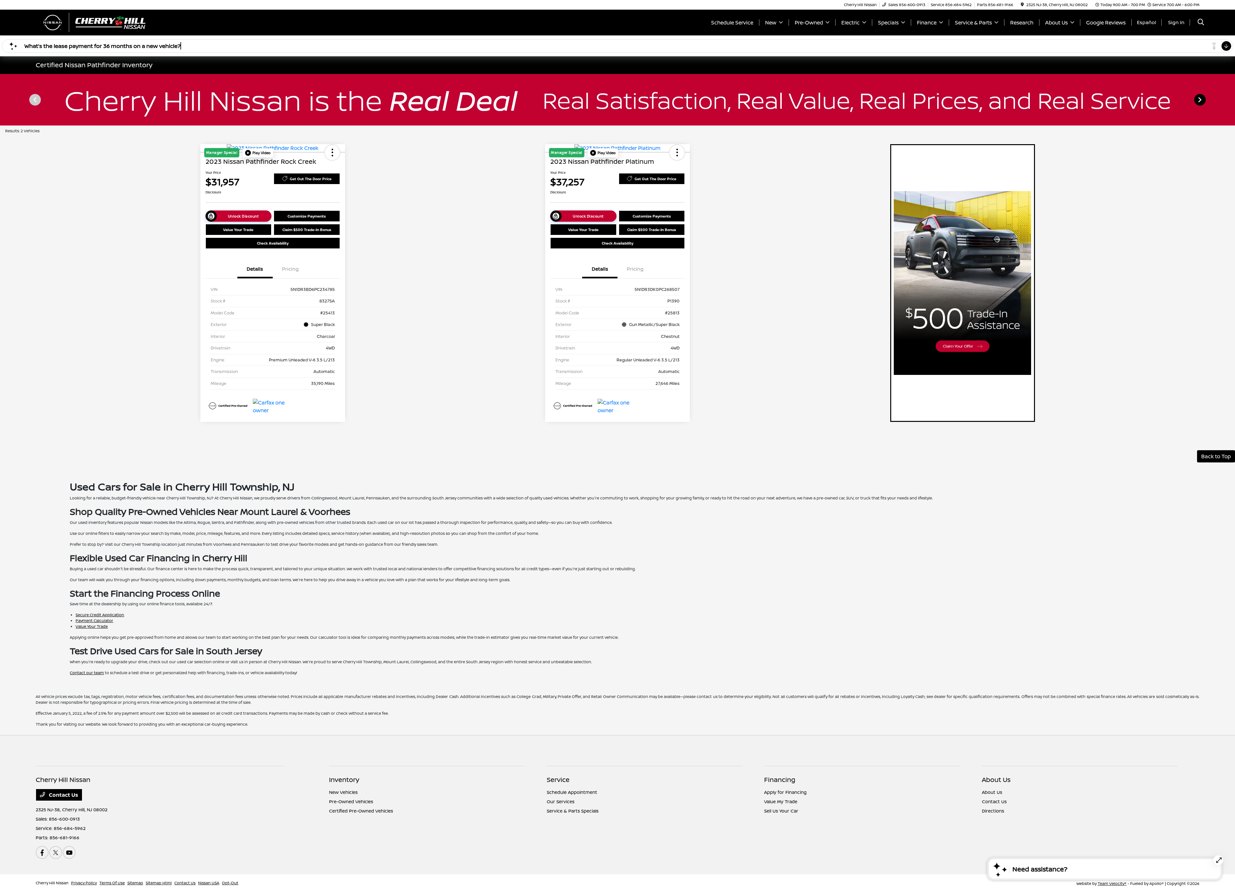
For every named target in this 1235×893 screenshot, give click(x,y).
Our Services (560, 801)
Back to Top (1216, 456)
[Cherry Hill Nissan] (91, 21)
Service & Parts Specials (573, 811)
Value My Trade (780, 801)
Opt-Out (230, 883)
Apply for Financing (785, 792)
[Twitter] (55, 852)
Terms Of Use (112, 883)
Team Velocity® (1112, 883)
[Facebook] (42, 852)
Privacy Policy (84, 883)
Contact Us (63, 794)
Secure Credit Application (100, 615)
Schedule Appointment (572, 792)
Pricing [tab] (290, 268)
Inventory (344, 779)
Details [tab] (255, 268)
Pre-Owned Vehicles (351, 801)
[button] (257, 152)
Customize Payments (307, 216)
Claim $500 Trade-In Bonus (306, 229)
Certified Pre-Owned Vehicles (361, 811)
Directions (993, 811)
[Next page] (1200, 99)
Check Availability (272, 243)
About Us (996, 779)
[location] (1022, 4)
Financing (779, 779)
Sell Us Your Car (781, 811)
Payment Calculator (94, 620)
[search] (1201, 23)
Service (558, 779)
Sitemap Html (159, 883)
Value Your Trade (238, 229)
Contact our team (87, 672)
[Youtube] (69, 852)
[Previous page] (34, 99)
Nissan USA (208, 883)
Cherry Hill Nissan (52, 883)
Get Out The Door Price (311, 178)
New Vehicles (343, 792)
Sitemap (135, 883)
